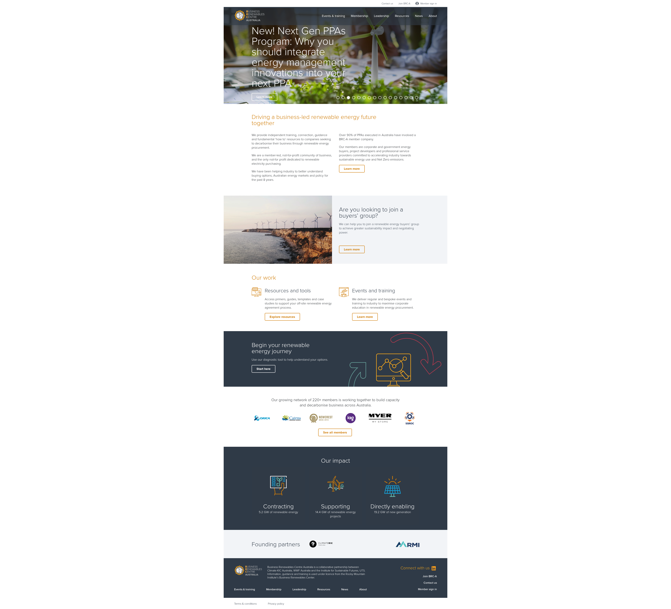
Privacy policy (276, 604)
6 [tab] (364, 98)
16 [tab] (417, 98)
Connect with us (416, 568)
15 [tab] (411, 98)
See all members (335, 432)
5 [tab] (359, 98)
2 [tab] (343, 98)
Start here (263, 369)
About (433, 16)
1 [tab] (338, 98)
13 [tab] (401, 98)
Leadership (381, 16)
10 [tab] (385, 98)
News (419, 16)
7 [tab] (369, 98)
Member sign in (428, 3)
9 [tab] (380, 98)
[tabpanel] (335, 56)
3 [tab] (348, 98)
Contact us (387, 3)
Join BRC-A (404, 3)
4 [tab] (354, 98)
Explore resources (282, 317)
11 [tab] (390, 98)
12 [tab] (396, 98)
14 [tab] (406, 98)
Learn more (264, 97)
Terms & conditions (245, 604)
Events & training (333, 16)
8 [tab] (375, 98)
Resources (402, 16)
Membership (359, 16)
